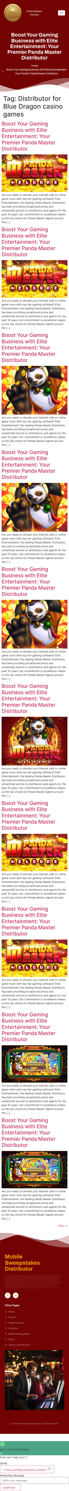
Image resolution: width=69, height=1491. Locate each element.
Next (62, 1225)
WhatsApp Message (12, 1475)
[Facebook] (7, 1295)
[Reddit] (15, 1295)
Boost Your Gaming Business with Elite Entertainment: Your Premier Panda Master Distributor (28, 136)
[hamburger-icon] (61, 13)
